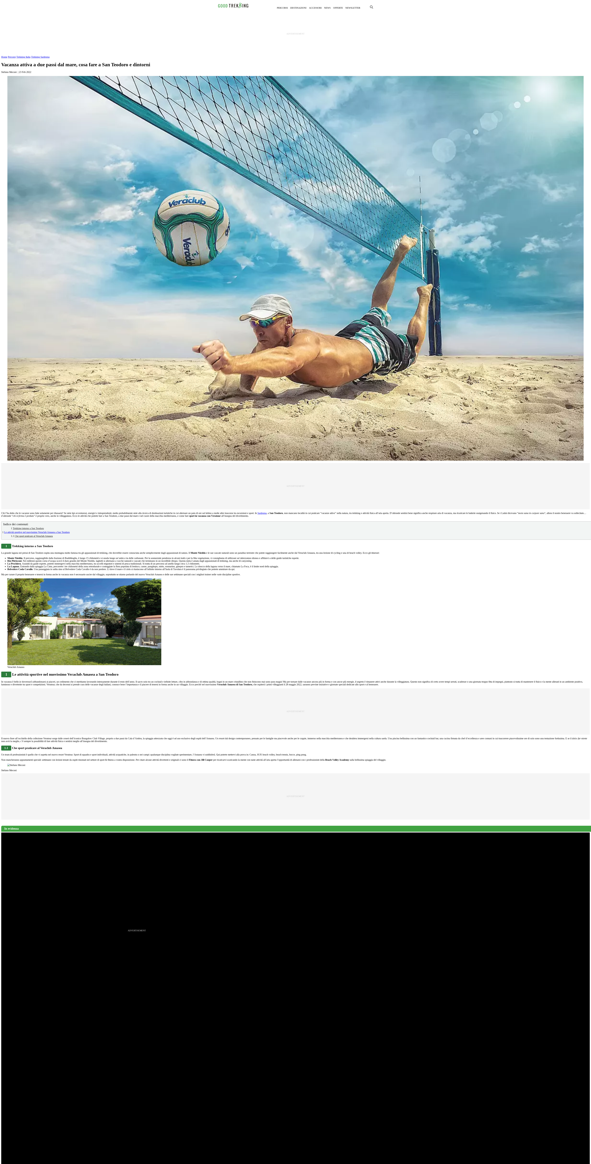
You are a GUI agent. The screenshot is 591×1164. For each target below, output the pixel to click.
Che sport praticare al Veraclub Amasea (34, 536)
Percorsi (282, 8)
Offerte (338, 8)
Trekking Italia (23, 57)
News (327, 8)
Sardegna (262, 513)
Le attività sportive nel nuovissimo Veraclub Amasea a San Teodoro (37, 532)
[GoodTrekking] (233, 7)
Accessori (315, 8)
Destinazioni (298, 8)
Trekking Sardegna (40, 57)
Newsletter (352, 8)
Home (4, 57)
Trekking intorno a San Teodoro (28, 528)
